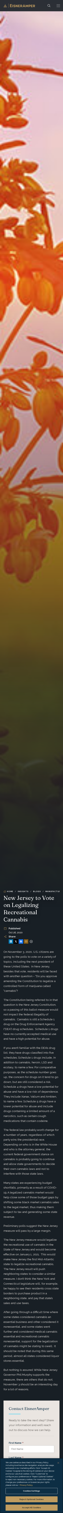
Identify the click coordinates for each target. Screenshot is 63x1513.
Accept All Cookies (31, 1507)
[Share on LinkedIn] (11, 941)
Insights (23, 891)
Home (10, 891)
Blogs (37, 891)
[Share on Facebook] (21, 941)
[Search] (49, 5)
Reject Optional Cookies (31, 1499)
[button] (58, 5)
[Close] (58, 1463)
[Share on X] (16, 941)
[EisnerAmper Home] (19, 5)
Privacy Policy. (26, 1485)
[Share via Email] (26, 941)
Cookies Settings (31, 1491)
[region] (31, 1485)
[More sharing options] (31, 941)
